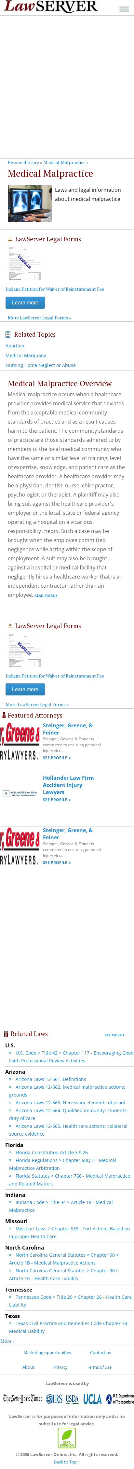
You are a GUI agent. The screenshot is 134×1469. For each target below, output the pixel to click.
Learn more (25, 302)
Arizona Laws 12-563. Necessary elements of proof (70, 1102)
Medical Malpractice (64, 162)
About (28, 1367)
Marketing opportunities (47, 1352)
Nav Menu (124, 9)
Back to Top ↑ (67, 1462)
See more (113, 1035)
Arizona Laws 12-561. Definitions (51, 1079)
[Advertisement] (67, 87)
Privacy (61, 1367)
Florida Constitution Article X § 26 (52, 1152)
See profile (55, 758)
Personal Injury (23, 162)
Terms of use (99, 1367)
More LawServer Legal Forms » (39, 318)
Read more (44, 596)
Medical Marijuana (26, 355)
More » (7, 1341)
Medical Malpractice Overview (60, 383)
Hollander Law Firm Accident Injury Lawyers (68, 785)
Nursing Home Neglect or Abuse (41, 365)
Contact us (100, 1352)
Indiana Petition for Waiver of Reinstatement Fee (55, 289)
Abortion (15, 346)
